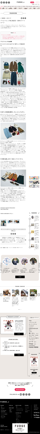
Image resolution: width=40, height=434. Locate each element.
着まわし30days (31, 335)
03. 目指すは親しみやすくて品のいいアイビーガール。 (12, 38)
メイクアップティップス (19, 410)
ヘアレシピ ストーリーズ (19, 409)
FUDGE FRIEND (15, 8)
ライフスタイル (18, 415)
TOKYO (10, 409)
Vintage (31, 344)
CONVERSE (30, 331)
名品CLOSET (3, 8)
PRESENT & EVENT (35, 6)
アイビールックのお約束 (5, 34)
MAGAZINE (30, 6)
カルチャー (17, 414)
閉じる (14, 32)
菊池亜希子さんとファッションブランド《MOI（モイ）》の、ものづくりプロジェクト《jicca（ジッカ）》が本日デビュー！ (20, 240)
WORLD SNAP (9, 6)
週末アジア (17, 419)
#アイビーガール (4, 229)
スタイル (30, 336)
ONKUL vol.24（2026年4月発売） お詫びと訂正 (12, 350)
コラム (17, 418)
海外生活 (26, 411)
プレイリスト (18, 420)
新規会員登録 (20, 389)
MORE (19, 334)
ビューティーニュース (19, 408)
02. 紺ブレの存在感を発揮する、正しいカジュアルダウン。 (13, 37)
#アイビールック (10, 229)
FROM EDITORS (36, 408)
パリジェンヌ (32, 322)
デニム (37, 333)
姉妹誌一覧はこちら (34, 374)
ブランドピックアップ (20, 8)
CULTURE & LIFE (19, 6)
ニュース (6, 8)
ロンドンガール (33, 324)
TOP (1, 247)
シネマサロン (18, 421)
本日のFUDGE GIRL (10, 8)
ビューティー (27, 408)
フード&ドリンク (18, 416)
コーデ (31, 342)
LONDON (10, 411)
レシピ (26, 409)
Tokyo (30, 320)
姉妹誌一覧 (35, 406)
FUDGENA (23, 6)
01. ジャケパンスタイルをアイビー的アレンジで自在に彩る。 (13, 36)
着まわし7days (34, 8)
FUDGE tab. (5, 6)
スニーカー (34, 336)
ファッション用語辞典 (26, 8)
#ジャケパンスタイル (17, 229)
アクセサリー (38, 8)
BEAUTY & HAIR (14, 6)
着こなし (32, 333)
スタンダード (30, 8)
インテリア (31, 327)
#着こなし (13, 230)
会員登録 (32, 2)
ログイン (37, 2)
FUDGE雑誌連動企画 (32, 345)
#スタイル (23, 229)
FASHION (2, 6)
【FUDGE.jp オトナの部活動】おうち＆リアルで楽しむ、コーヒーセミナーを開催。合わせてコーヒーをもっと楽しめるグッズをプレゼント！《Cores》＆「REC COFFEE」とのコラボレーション (8, 240)
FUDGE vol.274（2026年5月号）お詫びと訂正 (11, 343)
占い (35, 342)
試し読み (34, 372)
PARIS (10, 410)
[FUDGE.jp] (20, 2)
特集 (0, 8)
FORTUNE (27, 6)
